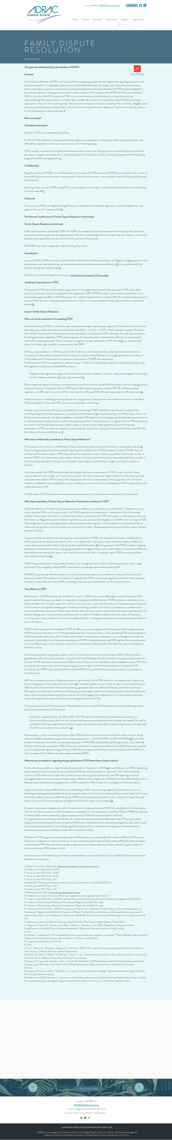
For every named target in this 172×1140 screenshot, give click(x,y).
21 (76, 684)
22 (71, 728)
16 (142, 392)
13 (60, 268)
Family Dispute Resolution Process (64, 892)
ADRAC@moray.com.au (110, 5)
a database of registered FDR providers (90, 275)
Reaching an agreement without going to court (78, 866)
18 (142, 446)
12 (117, 264)
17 (62, 432)
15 (83, 377)
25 (31, 779)
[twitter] (140, 5)
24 (108, 768)
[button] (132, 5)
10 (61, 209)
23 (131, 738)
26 (111, 801)
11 (128, 260)
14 (33, 304)
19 (97, 545)
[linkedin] (144, 5)
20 (51, 556)
